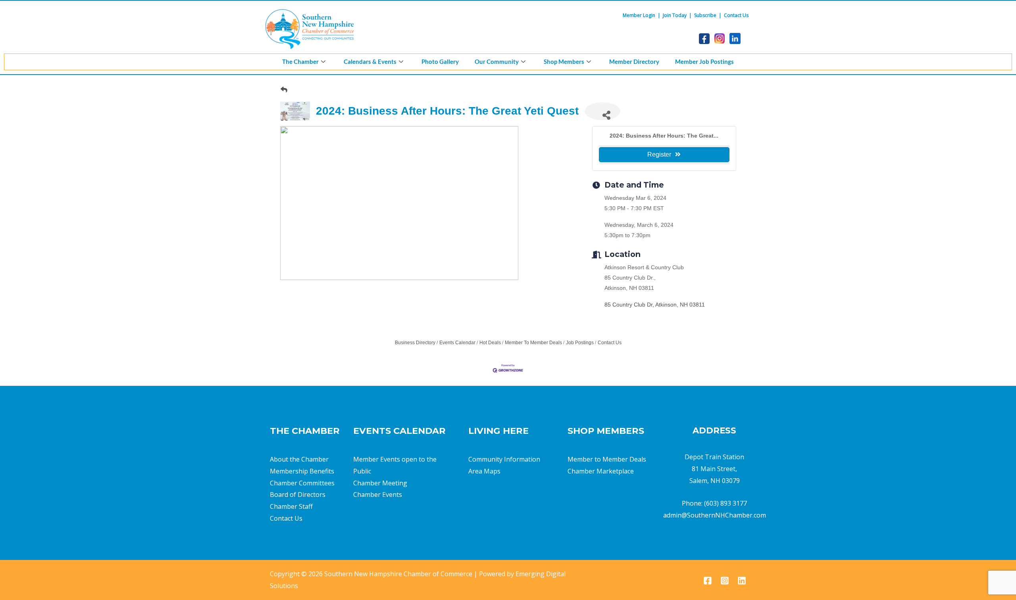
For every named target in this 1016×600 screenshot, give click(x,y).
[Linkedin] (741, 580)
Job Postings (580, 342)
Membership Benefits (302, 471)
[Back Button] (284, 90)
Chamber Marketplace (601, 471)
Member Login (639, 15)
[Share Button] (602, 111)
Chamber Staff (291, 506)
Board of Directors (297, 494)
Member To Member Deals (533, 342)
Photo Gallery (440, 61)
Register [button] (659, 154)
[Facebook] (707, 580)
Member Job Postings (704, 61)
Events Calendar (457, 342)
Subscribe (705, 15)
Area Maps (484, 471)
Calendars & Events (370, 61)
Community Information (504, 459)
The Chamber (300, 61)
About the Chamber (299, 459)
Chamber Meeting (380, 483)
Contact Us (736, 15)
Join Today (675, 15)
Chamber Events (377, 494)
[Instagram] (724, 580)
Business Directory (415, 342)
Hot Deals (490, 342)
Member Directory (634, 61)
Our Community (497, 61)
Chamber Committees (302, 483)
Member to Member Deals (607, 459)
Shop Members (564, 61)
